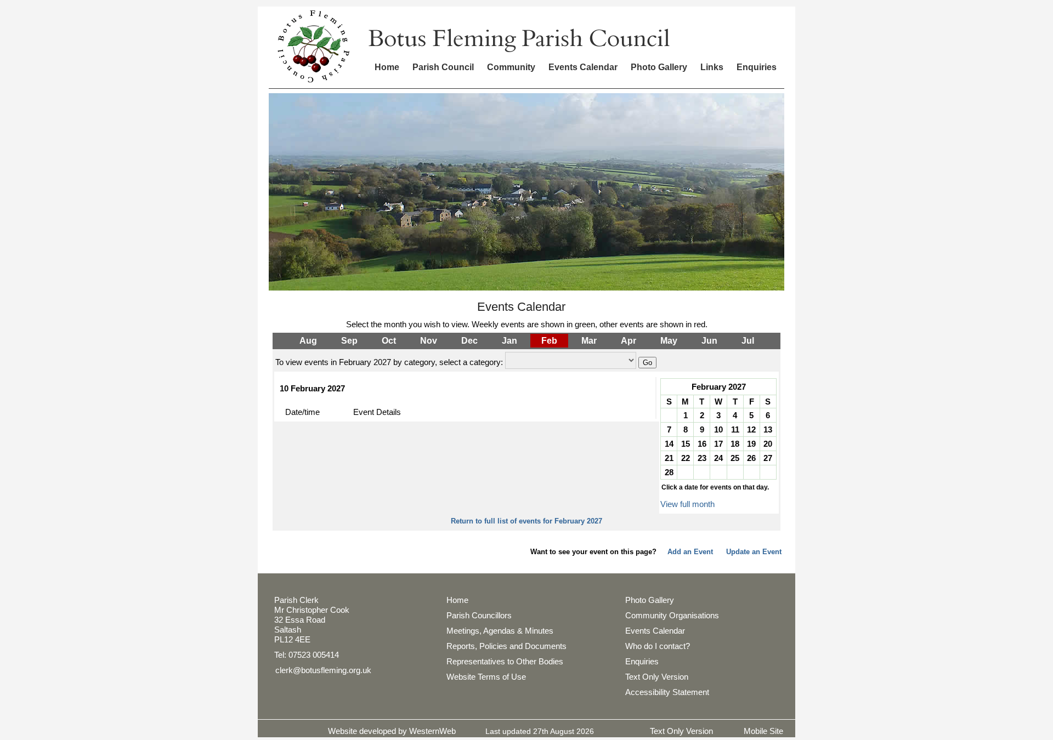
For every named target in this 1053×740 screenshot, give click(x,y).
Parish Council (443, 67)
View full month (687, 504)
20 (767, 443)
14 (669, 443)
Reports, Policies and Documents (506, 646)
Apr (628, 340)
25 (735, 458)
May (668, 340)
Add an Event (690, 552)
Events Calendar (583, 67)
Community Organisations (672, 615)
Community (511, 67)
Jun (709, 340)
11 (735, 429)
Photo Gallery (659, 67)
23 (702, 458)
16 (702, 443)
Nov (428, 340)
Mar (589, 340)
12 (751, 429)
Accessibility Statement (667, 692)
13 (767, 429)
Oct (389, 340)
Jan (509, 340)
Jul (747, 340)
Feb (549, 340)
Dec (469, 340)
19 (751, 443)
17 (718, 443)
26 (751, 458)
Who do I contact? (657, 646)
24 (718, 458)
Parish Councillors (479, 615)
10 (718, 429)
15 (685, 443)
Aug (308, 340)
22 (685, 458)
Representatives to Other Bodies (504, 661)
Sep (349, 340)
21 (669, 458)
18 (735, 443)
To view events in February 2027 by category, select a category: (389, 362)
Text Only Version (656, 676)
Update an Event (754, 552)
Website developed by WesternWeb (392, 731)
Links (711, 67)
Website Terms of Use (486, 676)
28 (669, 472)
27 (767, 458)
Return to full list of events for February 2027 (526, 521)
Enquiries (757, 67)
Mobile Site (763, 731)
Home (387, 67)
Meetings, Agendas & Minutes (499, 630)
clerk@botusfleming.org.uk (323, 670)
